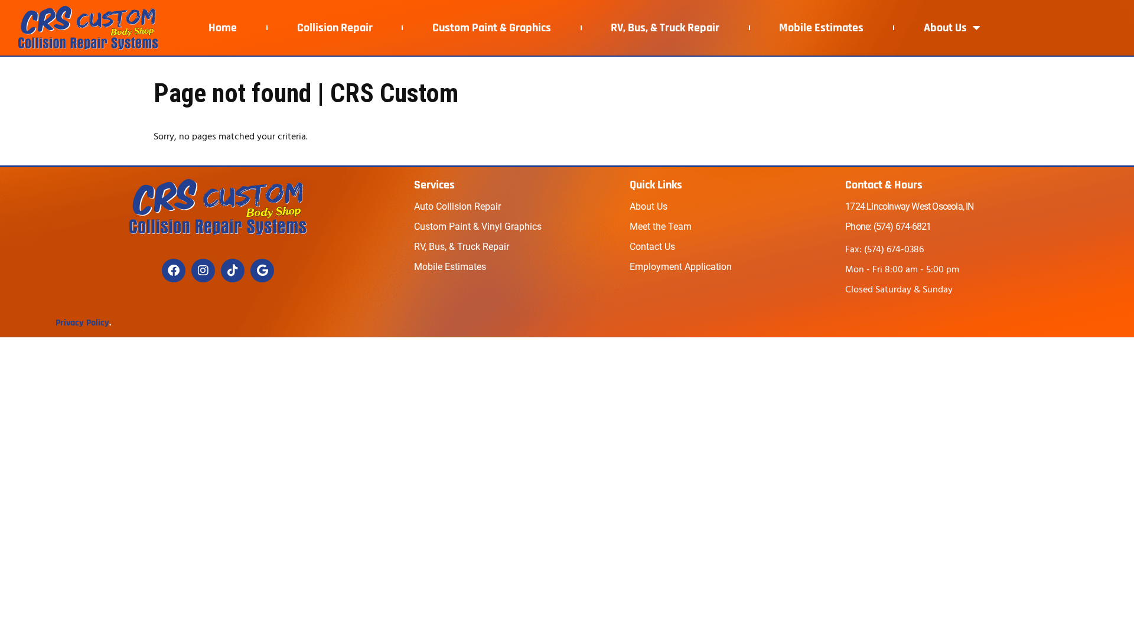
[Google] (262, 270)
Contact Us (652, 246)
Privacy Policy (82, 323)
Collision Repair (335, 27)
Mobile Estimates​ (821, 27)
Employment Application (681, 266)
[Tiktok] (233, 270)
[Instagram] (203, 270)
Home (222, 27)
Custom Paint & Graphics (491, 27)
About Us (945, 27)
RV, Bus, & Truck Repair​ (665, 27)
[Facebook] (173, 270)
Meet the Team (661, 226)
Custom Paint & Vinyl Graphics (478, 226)
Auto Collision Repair (457, 206)
